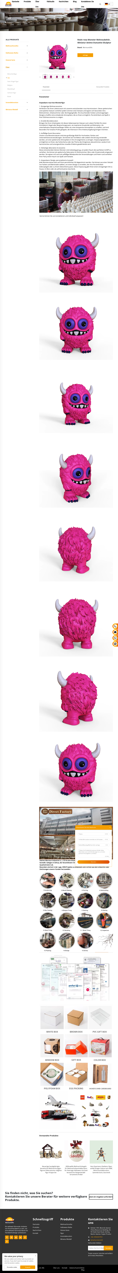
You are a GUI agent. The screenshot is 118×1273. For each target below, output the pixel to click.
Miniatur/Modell (12, 110)
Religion (9, 85)
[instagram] (11, 1237)
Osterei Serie (10, 60)
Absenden (93, 862)
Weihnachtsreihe (12, 46)
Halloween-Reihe (12, 53)
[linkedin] (20, 1237)
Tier (29, 22)
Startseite (10, 22)
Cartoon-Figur (11, 93)
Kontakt (35, 1233)
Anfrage (85, 55)
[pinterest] (7, 1237)
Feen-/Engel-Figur (13, 81)
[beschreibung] (9, 1220)
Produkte (17, 22)
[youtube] (16, 1237)
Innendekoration (12, 102)
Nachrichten (37, 1230)
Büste (9, 96)
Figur (24, 22)
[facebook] (25, 1237)
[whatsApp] (7, 1241)
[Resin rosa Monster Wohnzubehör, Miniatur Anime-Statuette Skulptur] (57, 55)
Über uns (56, 1268)
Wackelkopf (11, 89)
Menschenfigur (12, 74)
